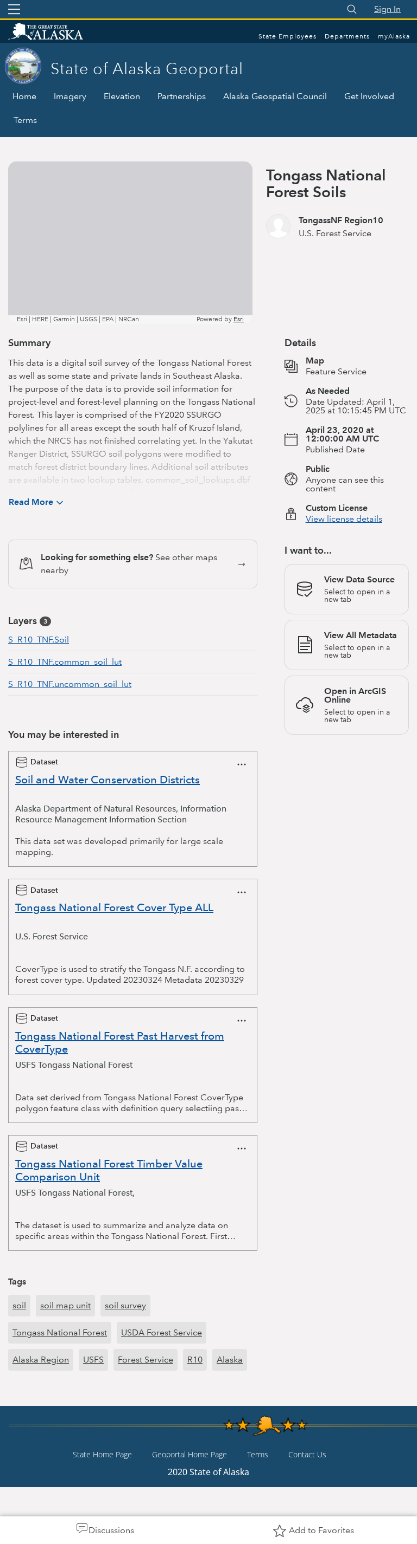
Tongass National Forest (59, 1332)
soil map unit (65, 1305)
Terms (25, 120)
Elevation (122, 96)
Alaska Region (40, 1359)
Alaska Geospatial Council (275, 96)
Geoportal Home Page (189, 1454)
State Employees (287, 37)
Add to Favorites (321, 1530)
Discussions (111, 1530)
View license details (344, 519)
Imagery (70, 96)
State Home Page (102, 1454)
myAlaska (394, 37)
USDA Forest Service (161, 1332)
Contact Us (307, 1454)
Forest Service (145, 1359)
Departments (347, 37)
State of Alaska (57, 32)
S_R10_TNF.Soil (38, 639)
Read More (31, 502)
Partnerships (181, 96)
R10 (195, 1359)
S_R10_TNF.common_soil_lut (65, 662)
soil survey (125, 1305)
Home (24, 96)
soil (19, 1305)
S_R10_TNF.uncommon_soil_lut (69, 684)
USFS (93, 1359)
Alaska (230, 1359)
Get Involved (369, 96)
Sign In (387, 9)
